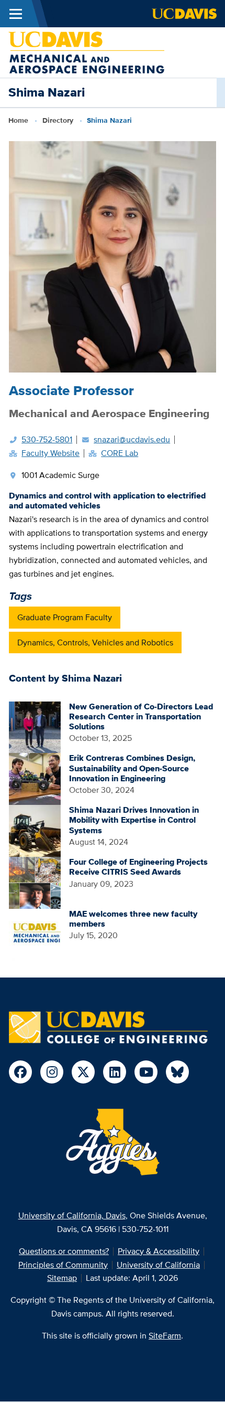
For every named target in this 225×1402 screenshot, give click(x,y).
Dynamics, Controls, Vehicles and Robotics (95, 642)
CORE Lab (119, 453)
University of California (158, 1265)
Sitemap (62, 1278)
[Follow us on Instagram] (51, 1072)
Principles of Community (63, 1265)
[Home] (86, 52)
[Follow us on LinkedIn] (114, 1072)
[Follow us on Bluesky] (177, 1072)
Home (18, 120)
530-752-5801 (46, 439)
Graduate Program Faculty (64, 617)
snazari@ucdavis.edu (132, 439)
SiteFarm (165, 1336)
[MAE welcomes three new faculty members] (35, 934)
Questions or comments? (64, 1251)
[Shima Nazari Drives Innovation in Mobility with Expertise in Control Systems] (35, 830)
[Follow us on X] (83, 1072)
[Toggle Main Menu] (15, 13)
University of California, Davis (72, 1215)
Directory (57, 120)
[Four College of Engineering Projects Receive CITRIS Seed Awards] (35, 882)
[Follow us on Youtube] (146, 1072)
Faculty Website (50, 453)
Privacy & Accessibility (158, 1251)
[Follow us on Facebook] (20, 1072)
